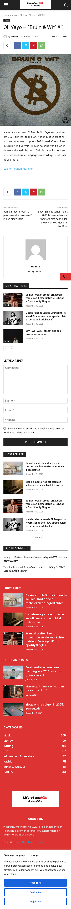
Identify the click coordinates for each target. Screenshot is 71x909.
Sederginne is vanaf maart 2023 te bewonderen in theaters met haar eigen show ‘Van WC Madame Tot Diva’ (53, 219)
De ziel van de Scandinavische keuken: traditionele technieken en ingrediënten (45, 466)
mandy (14, 36)
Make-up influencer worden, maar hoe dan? (45, 688)
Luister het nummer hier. (18, 168)
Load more (34, 537)
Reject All (35, 901)
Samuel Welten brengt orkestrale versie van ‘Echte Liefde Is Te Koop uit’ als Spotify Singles (45, 298)
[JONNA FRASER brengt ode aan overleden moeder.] (13, 336)
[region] (35, 879)
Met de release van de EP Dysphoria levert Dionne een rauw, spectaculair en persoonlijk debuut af (46, 316)
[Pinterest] (33, 45)
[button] (65, 276)
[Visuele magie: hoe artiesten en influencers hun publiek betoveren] (13, 487)
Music (14, 15)
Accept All (35, 882)
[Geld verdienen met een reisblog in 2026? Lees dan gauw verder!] (13, 672)
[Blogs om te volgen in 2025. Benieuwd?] (13, 709)
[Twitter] (25, 45)
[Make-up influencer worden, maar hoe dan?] (13, 691)
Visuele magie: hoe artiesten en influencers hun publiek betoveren (45, 618)
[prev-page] (5, 348)
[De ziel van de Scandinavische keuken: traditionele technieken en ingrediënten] (13, 468)
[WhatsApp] (41, 45)
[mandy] (5, 36)
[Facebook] (17, 45)
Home (6, 15)
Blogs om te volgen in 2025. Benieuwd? (45, 706)
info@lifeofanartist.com (30, 842)
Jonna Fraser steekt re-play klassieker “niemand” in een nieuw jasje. (17, 215)
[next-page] (11, 348)
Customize (35, 892)
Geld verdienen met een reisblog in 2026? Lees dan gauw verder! (44, 671)
